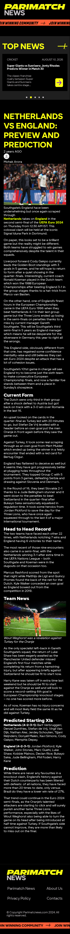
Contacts (54, 898)
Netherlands (13, 219)
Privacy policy (19, 898)
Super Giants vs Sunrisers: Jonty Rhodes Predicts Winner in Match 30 (33, 67)
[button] (26, 97)
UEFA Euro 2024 (51, 222)
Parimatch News (21, 888)
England (41, 219)
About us (54, 888)
